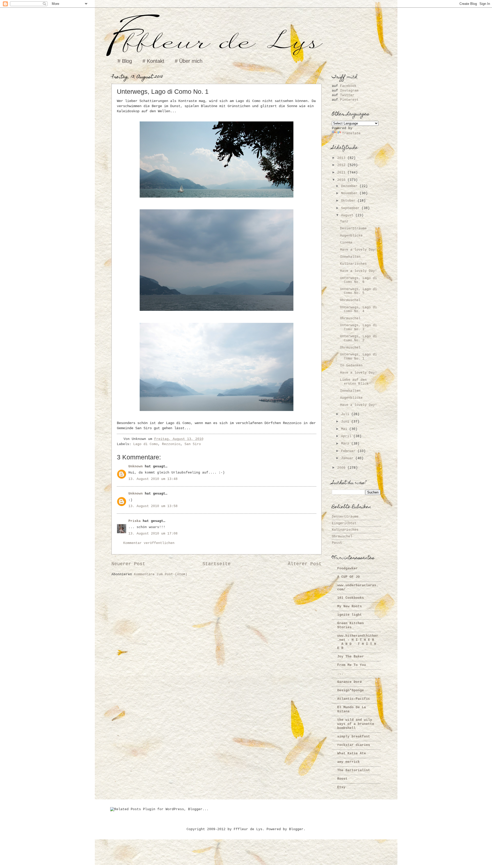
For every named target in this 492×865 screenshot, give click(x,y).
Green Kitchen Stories (350, 625)
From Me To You (351, 665)
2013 (342, 158)
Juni (346, 422)
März (346, 444)
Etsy (341, 787)
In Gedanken (351, 365)
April (347, 436)
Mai (345, 429)
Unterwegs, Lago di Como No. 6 (358, 280)
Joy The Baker (350, 656)
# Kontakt (153, 61)
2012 (342, 165)
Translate (351, 133)
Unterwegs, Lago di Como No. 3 (358, 327)
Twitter (347, 95)
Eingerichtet (344, 523)
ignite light (349, 615)
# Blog (125, 61)
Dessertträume (353, 228)
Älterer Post (305, 564)
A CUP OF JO (348, 577)
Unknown (135, 466)
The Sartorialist (353, 770)
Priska (134, 521)
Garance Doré (349, 682)
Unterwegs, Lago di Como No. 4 (358, 309)
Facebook (348, 86)
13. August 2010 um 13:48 (153, 479)
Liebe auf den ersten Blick (354, 382)
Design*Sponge (350, 690)
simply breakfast (353, 736)
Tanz (344, 221)
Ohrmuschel (350, 300)
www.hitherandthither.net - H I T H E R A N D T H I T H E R (357, 642)
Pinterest (349, 100)
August (348, 215)
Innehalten (350, 257)
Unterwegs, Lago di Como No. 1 (358, 356)
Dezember (350, 186)
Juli (346, 414)
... (340, 673)
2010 (342, 180)
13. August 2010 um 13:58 (153, 506)
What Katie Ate (351, 753)
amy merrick (348, 762)
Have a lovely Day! (358, 250)
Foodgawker (347, 568)
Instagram (349, 90)
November (350, 193)
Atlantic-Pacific (353, 699)
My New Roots (349, 606)
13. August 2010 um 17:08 (153, 534)
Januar (348, 458)
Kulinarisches (353, 264)
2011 (342, 172)
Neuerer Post (128, 564)
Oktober (349, 201)
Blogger (296, 829)
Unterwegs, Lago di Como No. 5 (358, 291)
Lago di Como (145, 444)
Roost (342, 779)
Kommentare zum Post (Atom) (160, 574)
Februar (349, 451)
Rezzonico (171, 444)
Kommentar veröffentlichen (149, 543)
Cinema (346, 242)
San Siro (192, 444)
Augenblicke (351, 236)
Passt (337, 543)
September (351, 208)
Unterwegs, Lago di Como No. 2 (358, 338)
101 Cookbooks (350, 598)
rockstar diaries (353, 745)
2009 (342, 468)
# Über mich (188, 61)
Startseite (216, 564)
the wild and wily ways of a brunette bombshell (355, 724)
